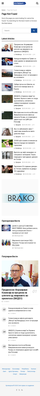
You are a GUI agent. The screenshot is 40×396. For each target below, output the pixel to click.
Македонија (6, 369)
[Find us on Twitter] (19, 390)
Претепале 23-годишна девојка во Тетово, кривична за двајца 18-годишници (25, 168)
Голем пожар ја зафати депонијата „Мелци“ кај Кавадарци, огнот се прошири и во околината (23, 320)
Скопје (22, 371)
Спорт (15, 374)
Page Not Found (12, 10)
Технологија (31, 371)
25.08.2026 (27, 54)
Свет (4, 371)
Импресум (22, 374)
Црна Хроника (13, 371)
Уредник (18, 108)
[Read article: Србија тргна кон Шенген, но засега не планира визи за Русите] (7, 87)
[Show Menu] (3, 3)
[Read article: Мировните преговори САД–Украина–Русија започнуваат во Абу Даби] (6, 242)
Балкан (33, 369)
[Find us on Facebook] (16, 390)
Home (3, 10)
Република (25, 369)
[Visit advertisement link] (20, 197)
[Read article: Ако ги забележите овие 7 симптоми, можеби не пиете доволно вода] (7, 132)
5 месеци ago (18, 236)
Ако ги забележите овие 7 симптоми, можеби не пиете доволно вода (24, 131)
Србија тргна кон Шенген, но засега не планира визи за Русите (24, 86)
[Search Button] (37, 3)
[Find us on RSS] (22, 390)
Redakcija (19, 54)
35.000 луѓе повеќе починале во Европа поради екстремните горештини (25, 143)
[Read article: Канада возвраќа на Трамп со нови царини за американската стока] (7, 62)
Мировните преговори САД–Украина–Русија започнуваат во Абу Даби (24, 243)
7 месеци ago (18, 248)
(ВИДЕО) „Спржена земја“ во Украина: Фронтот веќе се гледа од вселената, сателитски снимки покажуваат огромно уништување (26, 100)
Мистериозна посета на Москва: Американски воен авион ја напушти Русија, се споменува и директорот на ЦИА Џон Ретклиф (26, 117)
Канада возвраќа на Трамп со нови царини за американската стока (25, 61)
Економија (15, 369)
